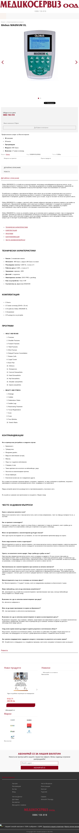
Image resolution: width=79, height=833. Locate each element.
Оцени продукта (46, 158)
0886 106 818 (40, 11)
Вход (14, 792)
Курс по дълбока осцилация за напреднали (20, 693)
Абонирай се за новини (50, 672)
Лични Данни (17, 797)
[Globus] (29, 720)
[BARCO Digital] (29, 725)
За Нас (14, 789)
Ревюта (7, 172)
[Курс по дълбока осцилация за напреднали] (21, 681)
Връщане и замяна (19, 805)
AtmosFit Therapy (47, 799)
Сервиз (43, 797)
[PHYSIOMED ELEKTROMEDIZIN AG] (12, 725)
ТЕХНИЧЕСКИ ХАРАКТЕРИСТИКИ (17, 227)
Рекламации (16, 786)
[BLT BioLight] (12, 731)
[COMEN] (12, 737)
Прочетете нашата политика (53, 826)
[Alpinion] (12, 720)
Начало (3, 22)
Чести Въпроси (46, 783)
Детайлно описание (12, 167)
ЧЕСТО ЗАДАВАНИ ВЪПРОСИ (15, 240)
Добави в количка (20, 705)
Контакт (44, 789)
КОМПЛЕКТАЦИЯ (11, 230)
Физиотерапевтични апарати (15, 22)
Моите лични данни (71, 826)
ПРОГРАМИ (9, 233)
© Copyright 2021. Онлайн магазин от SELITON (39, 831)
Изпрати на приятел (10, 158)
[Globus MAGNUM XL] (39, 55)
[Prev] (3, 62)
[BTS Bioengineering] (29, 731)
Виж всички (45, 674)
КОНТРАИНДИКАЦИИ (12, 237)
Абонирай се (10, 710)
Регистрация (45, 786)
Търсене (44, 792)
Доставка (15, 799)
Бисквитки (16, 802)
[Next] (75, 62)
